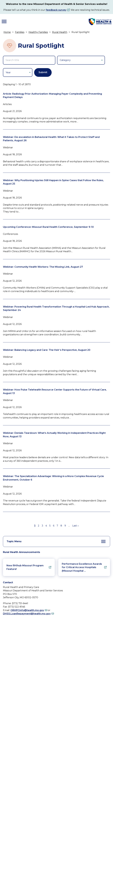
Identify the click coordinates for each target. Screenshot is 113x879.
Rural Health (59, 32)
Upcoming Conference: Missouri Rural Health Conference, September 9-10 (48, 227)
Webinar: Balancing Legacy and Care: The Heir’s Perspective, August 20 (46, 350)
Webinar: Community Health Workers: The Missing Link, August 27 (43, 266)
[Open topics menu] (103, 541)
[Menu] (4, 21)
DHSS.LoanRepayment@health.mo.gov (27, 613)
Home (7, 32)
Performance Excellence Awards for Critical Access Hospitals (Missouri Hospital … (82, 567)
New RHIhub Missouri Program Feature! (25, 567)
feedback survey (56, 10)
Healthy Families (38, 32)
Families (19, 32)
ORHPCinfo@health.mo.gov (27, 610)
